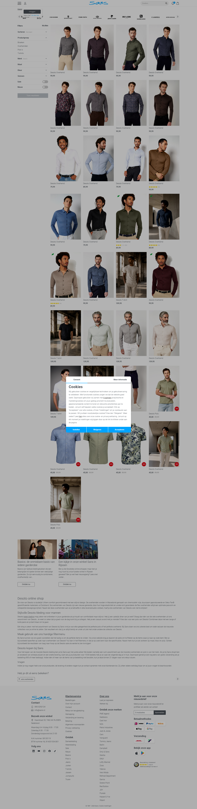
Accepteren (119, 430)
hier (80, 416)
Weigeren (97, 430)
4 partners (107, 398)
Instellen (76, 430)
